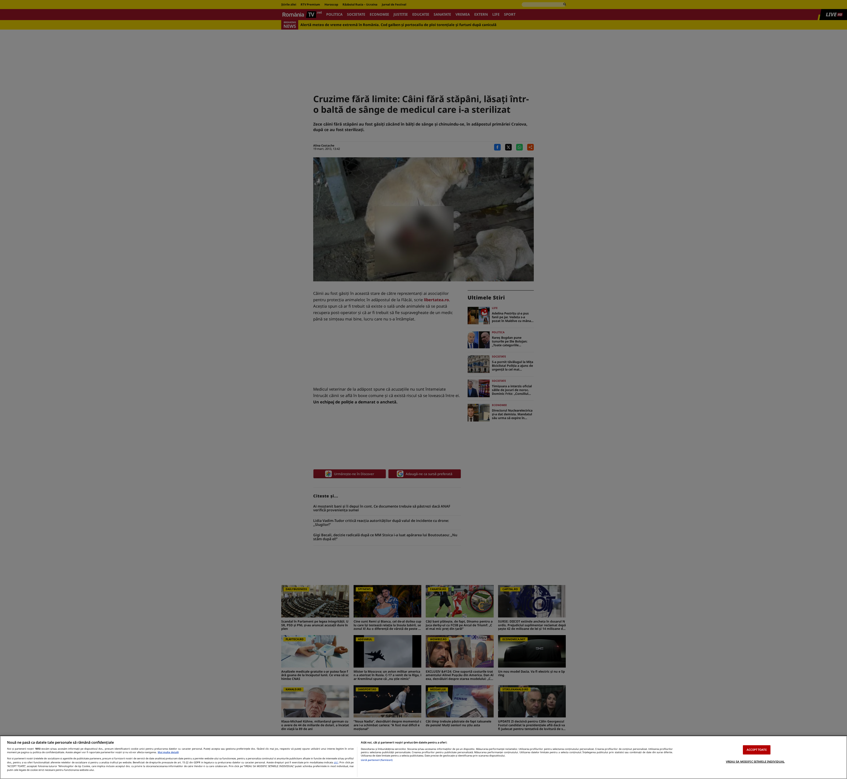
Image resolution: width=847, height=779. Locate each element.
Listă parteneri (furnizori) (377, 760)
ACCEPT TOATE (757, 750)
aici (336, 762)
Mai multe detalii (168, 752)
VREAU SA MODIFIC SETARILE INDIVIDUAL (755, 761)
